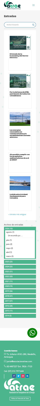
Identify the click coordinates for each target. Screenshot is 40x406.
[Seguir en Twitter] (18, 376)
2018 (8, 296)
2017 (8, 301)
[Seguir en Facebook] (14, 376)
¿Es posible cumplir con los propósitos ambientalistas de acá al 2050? (20, 157)
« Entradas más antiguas (17, 214)
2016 (8, 306)
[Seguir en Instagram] (23, 376)
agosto (10, 232)
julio (9, 240)
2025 (8, 262)
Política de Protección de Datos (20, 398)
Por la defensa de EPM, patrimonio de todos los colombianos (20, 94)
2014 (8, 316)
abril (9, 252)
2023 (8, 272)
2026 (8, 229)
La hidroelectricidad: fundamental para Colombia (19, 196)
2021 (8, 281)
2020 (8, 286)
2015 (8, 311)
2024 (8, 267)
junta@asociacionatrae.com (19, 362)
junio (9, 244)
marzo (9, 256)
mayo (9, 248)
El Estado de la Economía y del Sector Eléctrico (19, 55)
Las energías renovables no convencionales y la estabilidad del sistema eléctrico (20, 133)
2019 (8, 291)
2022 (8, 277)
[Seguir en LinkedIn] (27, 376)
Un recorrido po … (15, 236)
